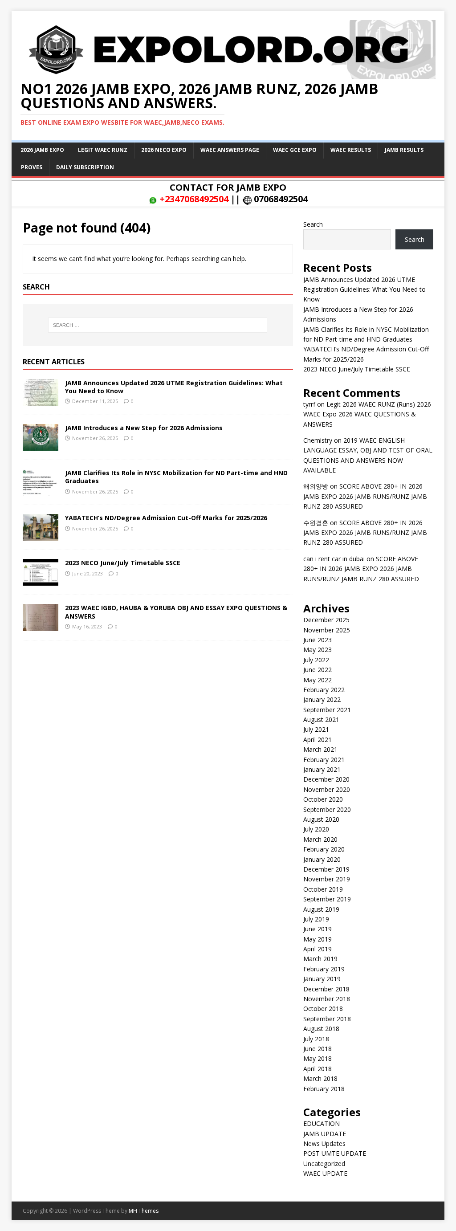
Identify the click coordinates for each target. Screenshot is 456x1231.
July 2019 (316, 919)
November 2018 (326, 999)
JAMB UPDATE (324, 1133)
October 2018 (323, 1008)
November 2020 (326, 789)
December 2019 (326, 869)
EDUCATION (321, 1123)
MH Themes (144, 1211)
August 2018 (321, 1028)
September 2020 (327, 809)
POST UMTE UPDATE (334, 1153)
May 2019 (317, 939)
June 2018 (317, 1048)
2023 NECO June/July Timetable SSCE (122, 562)
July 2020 (316, 829)
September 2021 (327, 709)
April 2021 (317, 739)
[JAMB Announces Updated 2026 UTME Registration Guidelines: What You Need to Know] (40, 400)
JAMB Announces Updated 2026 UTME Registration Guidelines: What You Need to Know (174, 387)
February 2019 (324, 969)
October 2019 (323, 889)
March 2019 (320, 958)
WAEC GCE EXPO (295, 150)
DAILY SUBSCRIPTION (85, 167)
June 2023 (317, 640)
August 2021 (321, 719)
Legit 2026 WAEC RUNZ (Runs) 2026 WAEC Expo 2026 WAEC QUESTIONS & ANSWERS (367, 414)
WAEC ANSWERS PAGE (229, 150)
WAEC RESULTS (350, 150)
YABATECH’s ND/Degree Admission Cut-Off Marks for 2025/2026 (166, 518)
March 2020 (320, 839)
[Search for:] (158, 325)
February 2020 (324, 849)
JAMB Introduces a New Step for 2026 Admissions (144, 428)
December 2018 (326, 989)
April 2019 (317, 949)
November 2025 (326, 630)
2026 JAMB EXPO (42, 150)
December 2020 (326, 779)
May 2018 (317, 1058)
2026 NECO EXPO (164, 150)
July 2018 (316, 1039)
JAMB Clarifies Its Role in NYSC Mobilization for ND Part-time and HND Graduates (176, 477)
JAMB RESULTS (404, 150)
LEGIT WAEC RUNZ (102, 150)
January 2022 (322, 699)
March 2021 (320, 749)
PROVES (31, 167)
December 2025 (326, 620)
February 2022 (324, 689)
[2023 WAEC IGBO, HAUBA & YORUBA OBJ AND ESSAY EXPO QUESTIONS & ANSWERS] (40, 625)
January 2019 (322, 978)
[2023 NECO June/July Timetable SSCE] (40, 580)
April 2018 (317, 1068)
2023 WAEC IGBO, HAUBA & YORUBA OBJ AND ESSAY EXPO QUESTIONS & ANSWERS (176, 611)
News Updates (324, 1143)
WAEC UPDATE (325, 1173)
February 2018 (324, 1088)
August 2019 (321, 909)
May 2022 (317, 680)
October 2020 (323, 799)
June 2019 (317, 929)
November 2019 (326, 879)
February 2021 (324, 759)
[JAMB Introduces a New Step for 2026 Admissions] (40, 445)
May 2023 (317, 649)
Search (313, 224)
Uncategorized (324, 1163)
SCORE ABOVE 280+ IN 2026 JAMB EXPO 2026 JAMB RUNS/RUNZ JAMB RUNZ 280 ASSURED (365, 496)
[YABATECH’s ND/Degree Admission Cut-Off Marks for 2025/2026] (40, 535)
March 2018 (320, 1078)
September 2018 (327, 1019)
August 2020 (321, 819)
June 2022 (317, 669)
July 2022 (316, 660)
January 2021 (322, 769)
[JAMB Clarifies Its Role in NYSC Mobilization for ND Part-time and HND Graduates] (40, 490)
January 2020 (322, 859)
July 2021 (316, 729)
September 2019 (327, 899)
